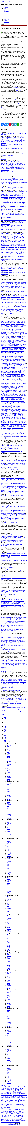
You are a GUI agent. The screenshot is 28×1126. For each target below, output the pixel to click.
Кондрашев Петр (21, 534)
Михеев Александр (20, 376)
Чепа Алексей (16, 410)
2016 (5, 726)
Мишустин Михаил (11, 236)
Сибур (8, 434)
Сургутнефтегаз (11, 313)
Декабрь (9, 761)
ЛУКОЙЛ (23, 244)
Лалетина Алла (13, 364)
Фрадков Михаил (5, 403)
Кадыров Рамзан (9, 194)
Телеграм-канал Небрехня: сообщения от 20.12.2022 (14, 249)
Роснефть (13, 432)
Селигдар (17, 247)
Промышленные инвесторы (16, 430)
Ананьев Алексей (20, 322)
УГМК (20, 436)
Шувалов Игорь (5, 170)
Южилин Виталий (9, 417)
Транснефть (23, 247)
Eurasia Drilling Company (7, 422)
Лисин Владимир (15, 366)
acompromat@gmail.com (14, 1124)
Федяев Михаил (11, 402)
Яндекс (12, 171)
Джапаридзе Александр (15, 338)
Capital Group (17, 421)
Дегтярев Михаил (16, 164)
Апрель (8, 750)
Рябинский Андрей (5, 199)
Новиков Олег (4, 383)
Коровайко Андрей (18, 179)
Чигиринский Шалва (6, 243)
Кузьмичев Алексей (19, 361)
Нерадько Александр (10, 197)
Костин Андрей (5, 360)
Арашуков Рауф (10, 213)
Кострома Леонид (5, 309)
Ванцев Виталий (5, 330)
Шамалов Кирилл (18, 413)
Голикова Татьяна (15, 193)
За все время (7, 741)
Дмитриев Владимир (21, 295)
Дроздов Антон (11, 340)
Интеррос (8, 606)
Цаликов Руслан (5, 1101)
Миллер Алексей (13, 195)
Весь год (9, 745)
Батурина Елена (9, 326)
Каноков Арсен (4, 351)
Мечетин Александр (6, 375)
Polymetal (9, 253)
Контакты (6, 11)
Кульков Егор (4, 363)
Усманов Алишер (5, 202)
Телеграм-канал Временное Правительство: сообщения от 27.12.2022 (12, 188)
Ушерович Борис (14, 401)
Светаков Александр (15, 394)
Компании (6, 8)
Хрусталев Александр (6, 406)
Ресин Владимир (9, 239)
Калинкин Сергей (19, 266)
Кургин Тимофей (12, 363)
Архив (5, 10)
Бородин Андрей (13, 329)
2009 (5, 717)
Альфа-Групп (13, 425)
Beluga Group (10, 421)
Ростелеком (8, 256)
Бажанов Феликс (8, 325)
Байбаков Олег (16, 325)
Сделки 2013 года (5, 597)
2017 (5, 727)
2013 (5, 722)
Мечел (18, 255)
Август (8, 756)
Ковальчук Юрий (9, 356)
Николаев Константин (10, 382)
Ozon (11, 225)
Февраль (9, 748)
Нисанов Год (19, 382)
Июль (8, 754)
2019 (5, 730)
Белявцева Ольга (5, 328)
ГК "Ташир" (19, 428)
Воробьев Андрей (14, 163)
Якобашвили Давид (20, 287)
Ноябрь (8, 760)
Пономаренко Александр (14, 383)
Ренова (10, 607)
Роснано (8, 432)
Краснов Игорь (4, 195)
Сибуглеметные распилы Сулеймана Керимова (12, 291)
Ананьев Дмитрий (5, 324)
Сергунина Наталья (19, 239)
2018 (5, 729)
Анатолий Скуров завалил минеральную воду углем (14, 438)
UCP (11, 424)
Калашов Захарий (18, 349)
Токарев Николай (9, 168)
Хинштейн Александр (6, 405)
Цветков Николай (9, 409)
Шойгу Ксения (18, 203)
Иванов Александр (11, 307)
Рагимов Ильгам (5, 387)
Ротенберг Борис (5, 391)
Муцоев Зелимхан (18, 379)
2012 (5, 721)
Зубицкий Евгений (5, 347)
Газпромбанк (12, 428)
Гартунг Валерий (9, 332)
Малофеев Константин (10, 368)
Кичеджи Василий (5, 355)
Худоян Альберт (15, 407)
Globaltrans (23, 422)
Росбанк (3, 226)
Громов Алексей (8, 1095)
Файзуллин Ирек (14, 202)
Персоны (6, 7)
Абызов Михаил (5, 322)
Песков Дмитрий (21, 197)
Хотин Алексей (5, 517)
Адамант (3, 425)
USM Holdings (16, 424)
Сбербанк (7, 226)
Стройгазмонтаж (15, 434)
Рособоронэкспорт (21, 432)
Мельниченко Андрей (11, 153)
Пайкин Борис (10, 166)
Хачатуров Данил (21, 403)
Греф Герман (8, 164)
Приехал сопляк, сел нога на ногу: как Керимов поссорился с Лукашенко (13, 650)
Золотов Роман (9, 345)
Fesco (8, 225)
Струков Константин (21, 565)
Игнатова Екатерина (6, 348)
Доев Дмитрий (20, 137)
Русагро (7, 433)
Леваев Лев (19, 599)
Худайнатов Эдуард (6, 407)
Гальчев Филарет (21, 460)
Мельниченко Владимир (12, 140)
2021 (5, 733)
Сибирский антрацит (20, 433)
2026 (5, 740)
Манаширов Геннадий (6, 370)
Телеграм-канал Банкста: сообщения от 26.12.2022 (13, 220)
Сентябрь (9, 757)
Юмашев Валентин (19, 417)
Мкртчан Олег (4, 484)
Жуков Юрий (7, 482)
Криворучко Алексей (14, 360)
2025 (5, 738)
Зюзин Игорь (14, 347)
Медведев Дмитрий (15, 283)
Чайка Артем (17, 409)
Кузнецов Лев (10, 361)
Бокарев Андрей (22, 282)
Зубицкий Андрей (18, 345)
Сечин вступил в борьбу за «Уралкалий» (11, 703)
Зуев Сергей (16, 139)
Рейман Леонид (19, 388)
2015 (5, 725)
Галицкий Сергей (19, 478)
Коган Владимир (10, 661)
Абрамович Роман (10, 295)
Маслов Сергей (9, 371)
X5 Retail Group (11, 144)
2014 (5, 723)
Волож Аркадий (5, 163)
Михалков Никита (9, 376)
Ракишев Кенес (13, 387)
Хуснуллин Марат (18, 168)
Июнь (8, 753)
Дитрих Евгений (15, 306)
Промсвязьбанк (4, 430)
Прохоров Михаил (5, 464)
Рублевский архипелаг (6, 316)
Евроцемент (10, 711)
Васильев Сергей (10, 233)
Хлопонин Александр (18, 405)
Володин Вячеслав (5, 193)
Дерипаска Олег (5, 338)
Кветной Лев (4, 353)
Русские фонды (4, 247)
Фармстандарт (22, 206)
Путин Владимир (5, 237)
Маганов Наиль (10, 252)
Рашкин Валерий (14, 237)
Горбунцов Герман (5, 334)
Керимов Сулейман (5, 297)
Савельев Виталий (5, 310)
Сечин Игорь (16, 141)
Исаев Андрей (9, 222)
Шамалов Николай (5, 414)
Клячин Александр (5, 234)
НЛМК (22, 255)
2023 (5, 736)
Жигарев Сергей (8, 343)
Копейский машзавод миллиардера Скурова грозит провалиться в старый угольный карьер (14, 561)
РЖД (8, 171)
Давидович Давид (20, 337)
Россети (3, 256)
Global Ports (16, 603)
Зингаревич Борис (16, 344)
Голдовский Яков (22, 333)
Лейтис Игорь (20, 364)
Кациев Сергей (19, 352)
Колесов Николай (15, 357)
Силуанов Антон (15, 199)
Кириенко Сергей (18, 194)
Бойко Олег (9, 178)
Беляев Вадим (19, 305)
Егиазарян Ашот (17, 341)
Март (8, 749)
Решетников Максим (20, 166)
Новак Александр (18, 222)
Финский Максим (20, 402)
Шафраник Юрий (15, 414)
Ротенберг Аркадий (21, 390)
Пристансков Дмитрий (12, 384)
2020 (5, 731)
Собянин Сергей (5, 398)
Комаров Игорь (10, 359)
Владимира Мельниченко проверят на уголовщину (14, 570)
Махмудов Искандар (6, 372)
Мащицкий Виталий (17, 372)
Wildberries (16, 225)
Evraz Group (10, 299)
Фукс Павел (13, 403)
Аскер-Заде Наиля (15, 324)
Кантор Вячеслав (13, 351)
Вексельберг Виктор (19, 161)
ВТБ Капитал (10, 557)
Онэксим (17, 429)
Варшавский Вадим (11, 137)
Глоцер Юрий (13, 333)
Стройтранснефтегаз (6, 436)
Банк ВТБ (21, 225)
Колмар (2, 429)
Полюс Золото (4, 607)
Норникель (15, 540)
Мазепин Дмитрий (17, 367)
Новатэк (19, 606)
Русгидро (11, 433)
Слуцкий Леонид (18, 397)
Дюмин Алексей (19, 340)
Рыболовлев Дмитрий (15, 391)
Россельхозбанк (21, 245)
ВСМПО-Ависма (10, 426)
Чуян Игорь (10, 413)
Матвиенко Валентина (19, 371)
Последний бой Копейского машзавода (11, 522)
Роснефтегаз (18, 144)
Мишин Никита (5, 378)
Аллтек (7, 425)
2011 (5, 719)
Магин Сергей (8, 367)
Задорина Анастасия (6, 344)
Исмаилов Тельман (16, 482)
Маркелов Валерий (17, 370)
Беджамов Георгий (18, 326)
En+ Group (24, 421)
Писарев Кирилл (22, 484)
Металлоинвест (15, 491)
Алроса (25, 603)
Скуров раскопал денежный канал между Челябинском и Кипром (11, 149)
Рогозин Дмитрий (5, 167)
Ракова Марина (9, 141)
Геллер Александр (19, 332)
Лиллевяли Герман (5, 180)
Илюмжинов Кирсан (17, 348)
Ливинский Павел (5, 366)
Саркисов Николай (19, 393)
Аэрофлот (9, 206)
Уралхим (24, 436)
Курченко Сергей (21, 363)
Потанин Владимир (6, 486)
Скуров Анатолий (22, 153)
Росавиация (15, 206)
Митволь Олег (15, 375)
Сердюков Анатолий (19, 1100)
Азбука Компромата (6, 1)
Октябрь (9, 758)
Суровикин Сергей (11, 201)
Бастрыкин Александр (11, 191)
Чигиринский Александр (12, 411)
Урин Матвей (19, 399)
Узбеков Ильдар (14, 286)
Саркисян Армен (5, 394)
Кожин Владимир (18, 356)
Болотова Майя (4, 329)
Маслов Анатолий (15, 180)
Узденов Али (17, 182)
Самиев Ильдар (10, 393)
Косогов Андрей (19, 359)
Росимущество (19, 184)
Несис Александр (16, 380)
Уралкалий (13, 99)
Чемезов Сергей (8, 410)
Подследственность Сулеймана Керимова (11, 470)
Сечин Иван (9, 395)
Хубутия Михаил (16, 406)
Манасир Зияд (20, 368)
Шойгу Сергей (17, 415)
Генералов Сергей (5, 333)
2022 (5, 734)
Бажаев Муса (9, 1092)
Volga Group (23, 424)
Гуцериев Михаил (21, 479)
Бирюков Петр (9, 161)
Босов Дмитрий (22, 329)
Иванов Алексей (10, 266)
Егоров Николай (5, 283)
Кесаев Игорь (11, 353)
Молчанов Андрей (5, 1107)
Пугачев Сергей (9, 386)
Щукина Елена (10, 287)
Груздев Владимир (10, 337)
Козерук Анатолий (5, 357)
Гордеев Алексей (15, 334)
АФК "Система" (11, 184)
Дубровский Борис (17, 178)
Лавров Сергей (4, 364)
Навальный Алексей (6, 380)
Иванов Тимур (22, 347)
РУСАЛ (18, 256)
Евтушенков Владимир (6, 139)
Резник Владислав (9, 388)
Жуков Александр (17, 343)
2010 (5, 718)
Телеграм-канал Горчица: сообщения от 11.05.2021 (13, 302)
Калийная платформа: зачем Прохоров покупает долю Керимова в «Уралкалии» (13, 630)
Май (8, 752)
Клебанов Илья (14, 355)
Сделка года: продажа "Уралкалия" (9, 611)
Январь (8, 746)
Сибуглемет (16, 87)
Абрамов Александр (11, 321)
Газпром (9, 217)
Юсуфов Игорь (4, 418)
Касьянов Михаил (9, 352)
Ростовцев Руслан (20, 284)
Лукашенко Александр (20, 483)
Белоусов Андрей (22, 191)
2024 (5, 737)
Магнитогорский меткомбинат (8, 245)
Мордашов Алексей (19, 601)
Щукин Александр (15, 267)
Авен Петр (12, 322)
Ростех (13, 256)
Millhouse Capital (5, 424)
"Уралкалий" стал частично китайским (10, 690)
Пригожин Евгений (6, 198)
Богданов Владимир (6, 306)
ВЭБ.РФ (18, 244)
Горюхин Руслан (9, 336)
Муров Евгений (9, 379)
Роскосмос (3, 432)
